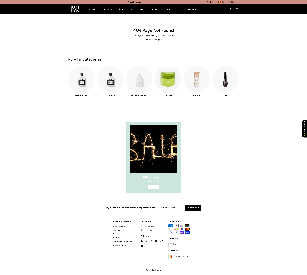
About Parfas (119, 226)
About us (193, 9)
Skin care (124, 9)
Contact (117, 230)
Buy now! (153, 187)
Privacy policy (119, 245)
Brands (92, 9)
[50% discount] (153, 149)
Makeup (141, 9)
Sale (180, 9)
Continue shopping (153, 39)
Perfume (107, 9)
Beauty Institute (161, 9)
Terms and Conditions (123, 241)
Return (116, 238)
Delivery (117, 234)
